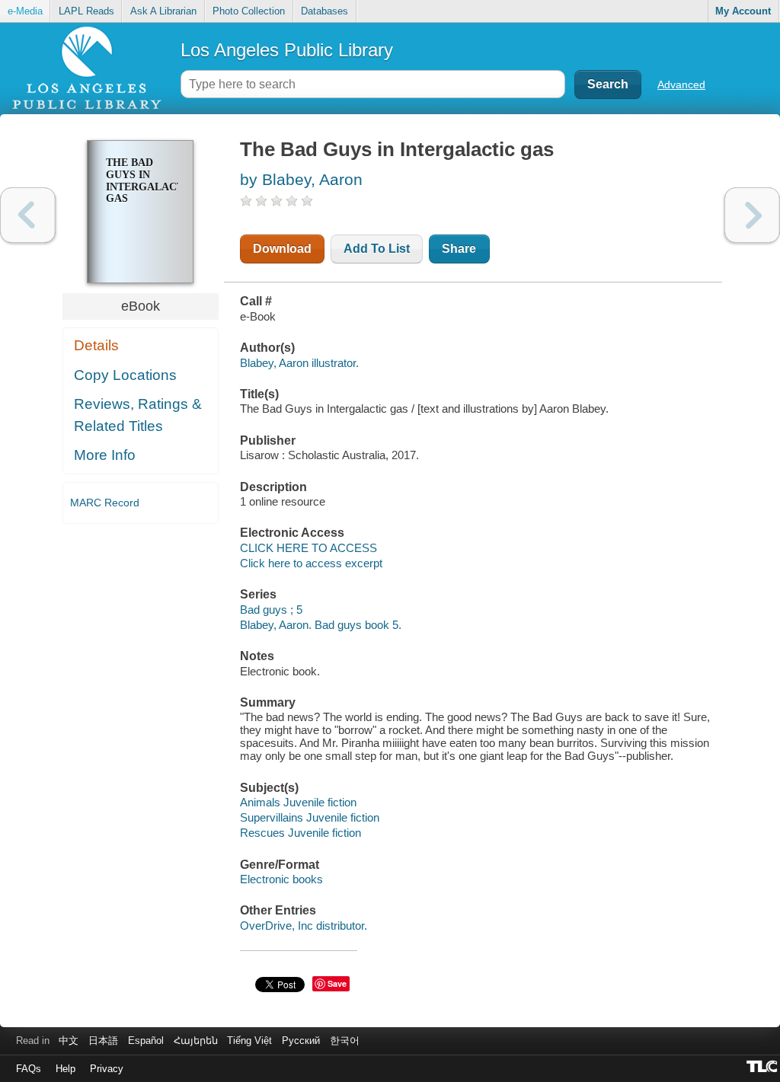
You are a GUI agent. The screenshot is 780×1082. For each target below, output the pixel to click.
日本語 (103, 1040)
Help (65, 1068)
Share (459, 248)
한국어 (345, 1040)
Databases (324, 11)
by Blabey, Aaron (301, 179)
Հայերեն (196, 1040)
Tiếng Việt (249, 1040)
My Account (743, 11)
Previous (28, 215)
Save (337, 983)
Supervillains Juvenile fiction (309, 817)
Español (146, 1040)
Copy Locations (125, 375)
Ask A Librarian (163, 11)
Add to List (377, 248)
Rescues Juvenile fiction (300, 832)
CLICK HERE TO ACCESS (308, 547)
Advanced (681, 84)
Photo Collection (249, 11)
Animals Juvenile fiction (298, 802)
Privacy (106, 1068)
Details (96, 345)
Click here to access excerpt (311, 563)
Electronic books (281, 879)
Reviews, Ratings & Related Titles (138, 415)
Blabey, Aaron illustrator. (299, 362)
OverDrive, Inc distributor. (303, 925)
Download (282, 248)
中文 (68, 1040)
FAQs (28, 1068)
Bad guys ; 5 (271, 609)
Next (752, 215)
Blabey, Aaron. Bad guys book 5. (320, 624)
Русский (301, 1040)
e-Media (25, 11)
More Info (105, 455)
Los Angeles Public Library (287, 50)
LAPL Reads (86, 11)
